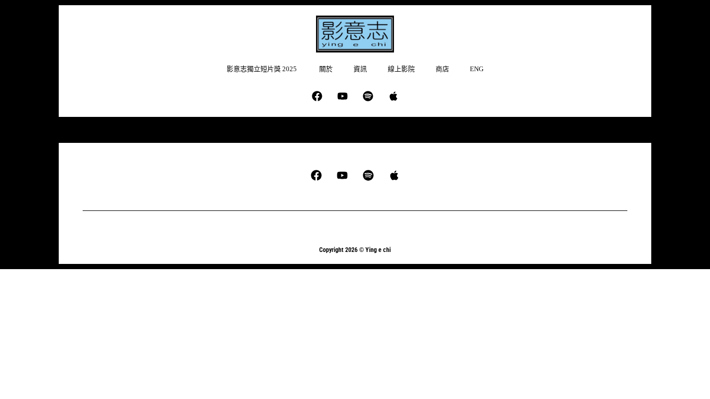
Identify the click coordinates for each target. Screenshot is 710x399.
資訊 (360, 69)
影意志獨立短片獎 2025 (262, 69)
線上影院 (401, 69)
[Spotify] (368, 96)
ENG (476, 69)
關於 (326, 69)
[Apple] (393, 96)
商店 (442, 69)
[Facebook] (317, 96)
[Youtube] (342, 96)
